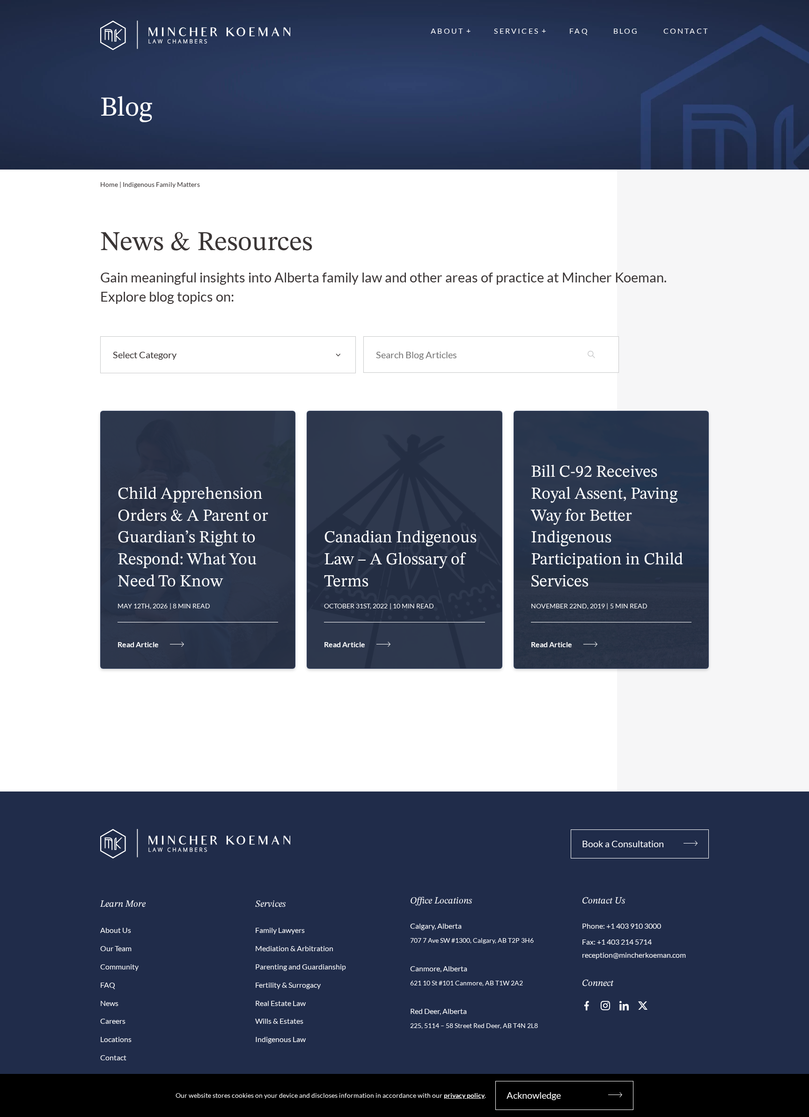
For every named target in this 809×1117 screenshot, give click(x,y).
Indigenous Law (280, 1039)
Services (516, 30)
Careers (112, 1020)
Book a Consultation (623, 843)
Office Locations (441, 901)
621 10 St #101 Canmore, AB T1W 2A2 (466, 983)
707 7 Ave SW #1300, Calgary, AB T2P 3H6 (472, 940)
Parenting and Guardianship (300, 966)
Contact (686, 30)
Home (109, 184)
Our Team (116, 948)
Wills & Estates (279, 1020)
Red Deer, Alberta (438, 1010)
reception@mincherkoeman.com (634, 954)
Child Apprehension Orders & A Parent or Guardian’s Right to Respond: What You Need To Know (193, 538)
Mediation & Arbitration (294, 948)
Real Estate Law (280, 1003)
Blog (626, 30)
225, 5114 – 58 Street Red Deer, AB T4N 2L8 (474, 1025)
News (109, 1003)
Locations (116, 1039)
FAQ (579, 30)
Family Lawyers (280, 929)
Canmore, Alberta (438, 968)
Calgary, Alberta (436, 925)
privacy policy (464, 1095)
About (447, 30)
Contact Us (603, 901)
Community (119, 966)
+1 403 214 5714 (624, 941)
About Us (115, 929)
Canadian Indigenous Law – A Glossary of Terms (400, 560)
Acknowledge (534, 1095)
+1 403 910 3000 (633, 925)
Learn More (123, 904)
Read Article (138, 644)
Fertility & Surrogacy (288, 984)
